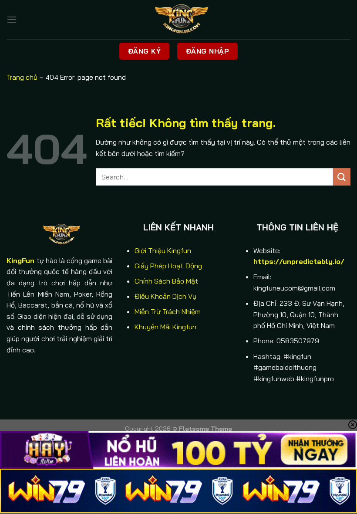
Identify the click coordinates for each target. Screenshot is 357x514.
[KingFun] (178, 19)
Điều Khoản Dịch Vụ (165, 296)
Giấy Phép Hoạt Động (168, 265)
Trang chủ (22, 77)
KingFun (20, 260)
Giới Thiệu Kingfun (163, 250)
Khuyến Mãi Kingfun (165, 326)
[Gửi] (341, 176)
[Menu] (12, 19)
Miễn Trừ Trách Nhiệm (168, 311)
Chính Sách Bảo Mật (166, 281)
